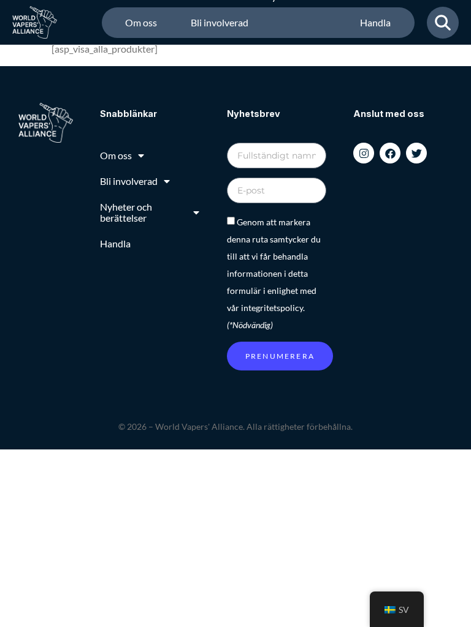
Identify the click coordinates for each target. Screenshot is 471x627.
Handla (375, 22)
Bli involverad (219, 22)
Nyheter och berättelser (290, 22)
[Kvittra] (416, 153)
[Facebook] (390, 153)
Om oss (141, 22)
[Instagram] (363, 153)
